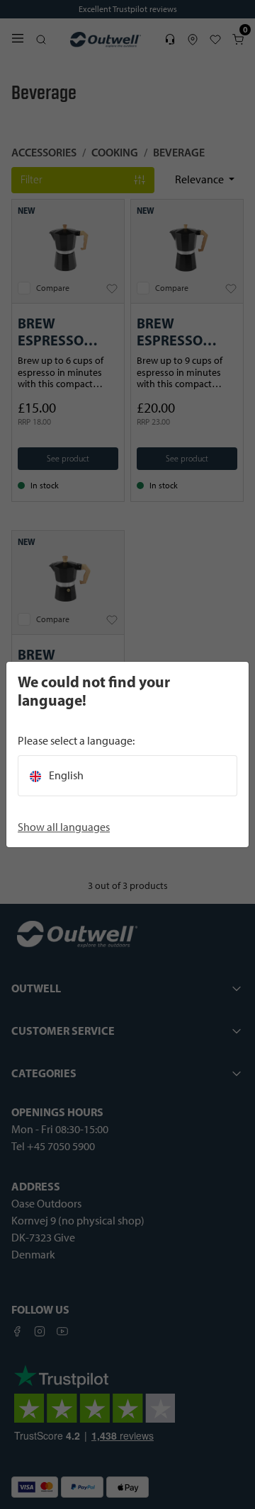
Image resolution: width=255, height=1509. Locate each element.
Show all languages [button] (64, 827)
